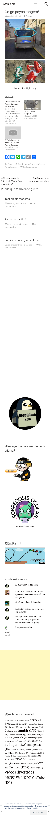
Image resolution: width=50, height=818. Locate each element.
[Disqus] (25, 288)
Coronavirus (35, 727)
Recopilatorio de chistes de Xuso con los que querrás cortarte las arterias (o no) (28, 619)
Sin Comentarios (30, 167)
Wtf (23, 778)
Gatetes (13, 741)
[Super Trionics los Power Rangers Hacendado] (14, 112)
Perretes (35, 756)
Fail (13, 737)
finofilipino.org (28, 88)
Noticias (24, 753)
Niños (13, 753)
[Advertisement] (25, 675)
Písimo (29, 16)
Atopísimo (9, 3)
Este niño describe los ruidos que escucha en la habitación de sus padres (30, 594)
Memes (31, 750)
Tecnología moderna (17, 198)
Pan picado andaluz (24, 627)
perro (9, 759)
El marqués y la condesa (26, 585)
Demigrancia (23, 164)
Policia (33, 759)
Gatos (32, 741)
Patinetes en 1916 (15, 219)
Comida (23, 727)
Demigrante (27, 734)
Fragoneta (34, 164)
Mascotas (19, 750)
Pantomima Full (37, 753)
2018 (8, 720)
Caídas (23, 724)
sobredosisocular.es (25, 526)
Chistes (33, 724)
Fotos (10, 164)
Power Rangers (11, 167)
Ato (24, 204)
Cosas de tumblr (21, 731)
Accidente (17, 720)
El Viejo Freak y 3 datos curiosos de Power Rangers (12, 142)
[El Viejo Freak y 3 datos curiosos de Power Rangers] (13, 132)
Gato (22, 741)
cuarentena (13, 735)
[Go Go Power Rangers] (32, 105)
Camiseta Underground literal (22, 240)
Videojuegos (29, 763)
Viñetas (36, 767)
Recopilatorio (13, 763)
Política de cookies (32, 808)
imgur (17, 745)
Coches (14, 727)
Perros (21, 758)
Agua (25, 720)
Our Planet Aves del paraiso (28, 602)
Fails (24, 737)
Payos (41, 164)
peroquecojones (21, 756)
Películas (9, 756)
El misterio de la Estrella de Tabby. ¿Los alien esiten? (11, 181)
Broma (14, 724)
